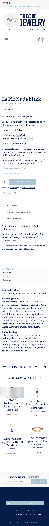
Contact (17, 511)
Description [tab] (13, 205)
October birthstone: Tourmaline (12, 403)
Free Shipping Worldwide (25, 6)
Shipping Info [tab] (14, 219)
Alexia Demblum (18, 103)
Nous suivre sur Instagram (25, 503)
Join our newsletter (24, 477)
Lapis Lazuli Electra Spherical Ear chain (37, 404)
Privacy (38, 515)
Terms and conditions (18, 515)
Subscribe (39, 481)
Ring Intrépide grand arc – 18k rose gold (37, 441)
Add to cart (23, 182)
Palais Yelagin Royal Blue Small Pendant (12, 442)
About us (31, 511)
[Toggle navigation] (6, 40)
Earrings (13, 188)
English (16, 522)
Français (32, 522)
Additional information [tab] (19, 212)
